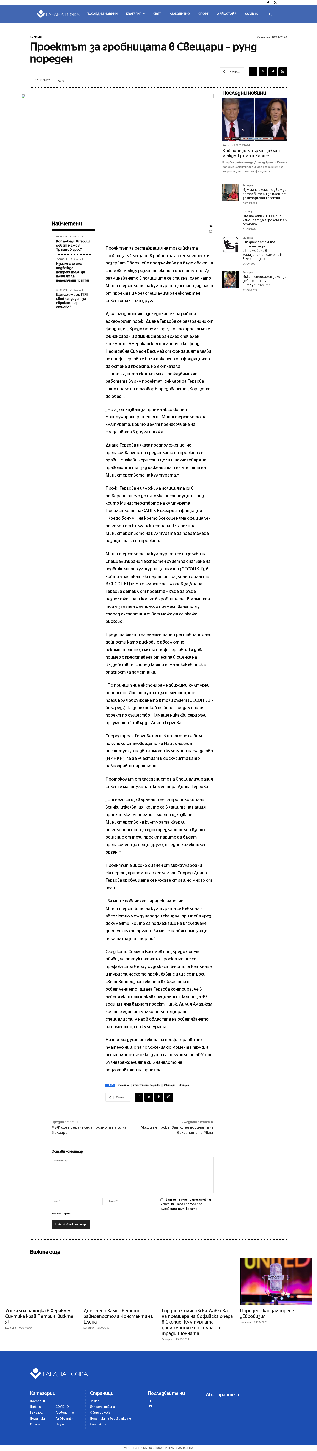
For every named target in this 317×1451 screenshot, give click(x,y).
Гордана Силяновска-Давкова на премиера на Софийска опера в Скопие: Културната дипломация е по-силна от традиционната (197, 1322)
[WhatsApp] (282, 71)
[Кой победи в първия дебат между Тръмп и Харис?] (254, 119)
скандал (184, 1085)
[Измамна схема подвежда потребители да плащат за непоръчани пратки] (230, 192)
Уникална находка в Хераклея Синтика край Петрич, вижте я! (39, 1316)
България (61, 259)
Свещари (169, 1085)
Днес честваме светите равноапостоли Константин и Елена (118, 1316)
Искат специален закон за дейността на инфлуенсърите (265, 281)
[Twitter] (275, 3)
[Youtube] (150, 1407)
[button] (270, 14)
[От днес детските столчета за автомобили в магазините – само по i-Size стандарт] (230, 245)
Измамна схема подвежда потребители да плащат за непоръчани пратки (72, 272)
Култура (36, 37)
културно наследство (146, 1085)
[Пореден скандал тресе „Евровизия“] (276, 1281)
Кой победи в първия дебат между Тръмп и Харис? (73, 245)
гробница (123, 1085)
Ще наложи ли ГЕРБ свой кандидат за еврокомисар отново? (265, 220)
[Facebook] (268, 3)
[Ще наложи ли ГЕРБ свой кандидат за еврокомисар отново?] (230, 219)
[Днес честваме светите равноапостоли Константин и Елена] (119, 1281)
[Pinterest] (272, 71)
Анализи (61, 236)
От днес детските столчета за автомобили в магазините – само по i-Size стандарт (262, 251)
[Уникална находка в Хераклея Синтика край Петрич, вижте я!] (41, 1281)
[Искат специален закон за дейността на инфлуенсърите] (230, 279)
